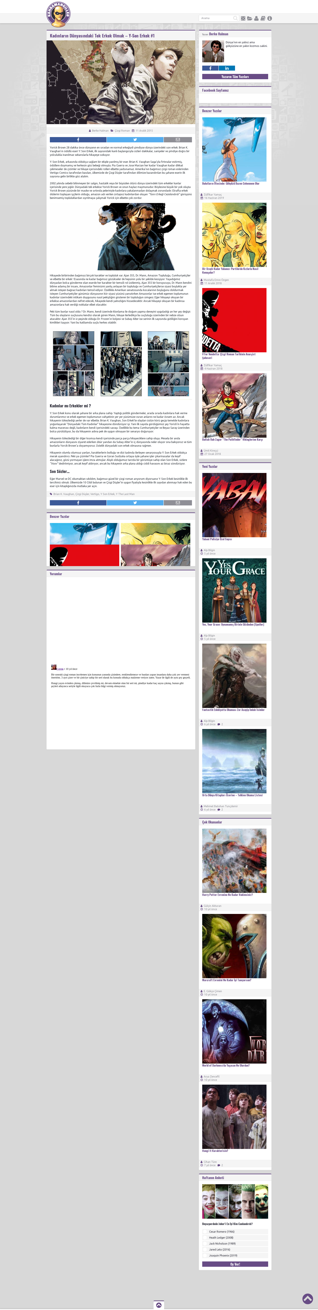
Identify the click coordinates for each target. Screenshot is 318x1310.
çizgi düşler (82, 494)
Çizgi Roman (122, 130)
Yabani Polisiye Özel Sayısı (217, 539)
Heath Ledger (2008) (221, 1237)
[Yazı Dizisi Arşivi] (263, 18)
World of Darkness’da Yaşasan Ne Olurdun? (226, 1065)
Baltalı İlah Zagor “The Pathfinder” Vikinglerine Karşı (232, 439)
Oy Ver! (235, 1264)
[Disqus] (121, 618)
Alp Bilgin (209, 550)
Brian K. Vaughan (63, 494)
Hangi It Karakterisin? (215, 1151)
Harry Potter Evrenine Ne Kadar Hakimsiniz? (227, 895)
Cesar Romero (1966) (222, 1231)
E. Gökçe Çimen (213, 991)
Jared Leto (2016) (219, 1249)
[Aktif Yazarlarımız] (256, 18)
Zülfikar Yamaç (213, 194)
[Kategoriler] (249, 18)
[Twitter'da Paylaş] (135, 139)
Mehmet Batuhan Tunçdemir (221, 806)
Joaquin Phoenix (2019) (223, 1255)
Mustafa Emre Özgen (216, 279)
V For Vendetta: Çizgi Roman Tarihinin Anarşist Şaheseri (229, 356)
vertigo (94, 494)
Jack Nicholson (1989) (222, 1243)
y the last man (125, 494)
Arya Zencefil (211, 1076)
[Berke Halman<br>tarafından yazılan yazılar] (213, 41)
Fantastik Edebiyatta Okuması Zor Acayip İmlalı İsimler (233, 710)
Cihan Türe (210, 1161)
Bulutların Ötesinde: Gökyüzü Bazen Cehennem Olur (231, 183)
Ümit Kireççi (211, 450)
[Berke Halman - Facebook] (210, 68)
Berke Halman (100, 130)
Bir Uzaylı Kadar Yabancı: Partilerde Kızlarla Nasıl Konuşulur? (230, 270)
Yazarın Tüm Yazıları (235, 76)
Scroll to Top (307, 1299)
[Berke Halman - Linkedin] (227, 68)
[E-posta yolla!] (178, 139)
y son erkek (108, 494)
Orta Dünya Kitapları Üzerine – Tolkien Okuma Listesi (232, 795)
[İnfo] (269, 18)
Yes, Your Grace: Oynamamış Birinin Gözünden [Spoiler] (233, 624)
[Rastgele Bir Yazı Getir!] (243, 18)
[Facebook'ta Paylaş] (78, 139)
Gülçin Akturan (212, 905)
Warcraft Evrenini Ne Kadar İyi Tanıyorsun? (226, 980)
